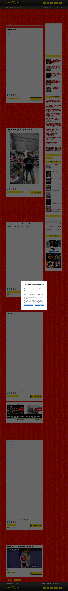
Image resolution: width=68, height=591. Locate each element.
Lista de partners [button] (26, 298)
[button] (34, 292)
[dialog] (34, 295)
